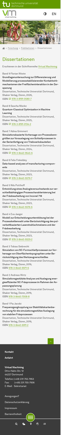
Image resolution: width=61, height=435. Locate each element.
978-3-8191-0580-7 (22, 98)
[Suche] (16, 424)
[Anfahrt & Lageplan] (31, 424)
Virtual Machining (47, 66)
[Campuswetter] (24, 424)
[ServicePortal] (37, 424)
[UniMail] (44, 424)
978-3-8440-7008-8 (19, 296)
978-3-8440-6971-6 (19, 267)
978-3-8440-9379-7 (22, 178)
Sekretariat (20, 386)
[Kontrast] (45, 14)
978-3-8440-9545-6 (22, 153)
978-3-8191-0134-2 (21, 124)
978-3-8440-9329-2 (22, 239)
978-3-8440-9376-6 (22, 207)
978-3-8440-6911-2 (18, 325)
